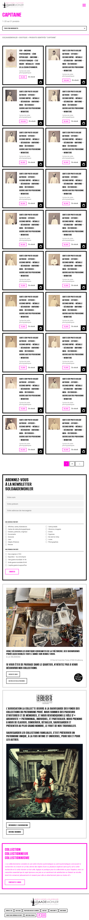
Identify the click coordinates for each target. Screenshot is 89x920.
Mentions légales (30, 915)
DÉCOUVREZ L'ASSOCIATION (18, 825)
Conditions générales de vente (14, 915)
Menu (84, 4)
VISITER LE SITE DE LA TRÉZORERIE (17, 681)
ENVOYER (12, 571)
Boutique (23, 38)
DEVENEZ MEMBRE (15, 831)
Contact (44, 910)
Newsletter (9, 910)
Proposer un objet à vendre (31, 910)
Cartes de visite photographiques (25, 72)
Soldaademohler (9, 38)
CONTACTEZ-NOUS (13, 674)
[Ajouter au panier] (40, 81)
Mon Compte (53, 910)
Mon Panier (63, 910)
